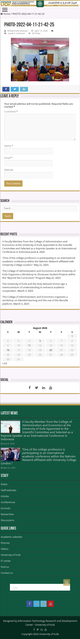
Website (8, 169)
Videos (4, 548)
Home (6, 13)
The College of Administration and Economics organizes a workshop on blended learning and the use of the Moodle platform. (35, 300)
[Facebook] (29, 388)
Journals (5, 508)
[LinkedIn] (43, 388)
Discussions (7, 520)
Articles (5, 496)
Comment (11, 111)
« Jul (4, 363)
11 (29, 345)
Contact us (7, 572)
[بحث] (66, 582)
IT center (6, 560)
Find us (5, 566)
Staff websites (8, 490)
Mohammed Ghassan (17, 31)
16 (8, 350)
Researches (7, 514)
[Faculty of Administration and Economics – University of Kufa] (40, 4)
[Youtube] (50, 388)
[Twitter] (36, 388)
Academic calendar (11, 536)
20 (50, 350)
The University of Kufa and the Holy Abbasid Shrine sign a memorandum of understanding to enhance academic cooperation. (34, 287)
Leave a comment (16, 33)
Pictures (5, 542)
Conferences (8, 502)
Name (8, 145)
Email (8, 157)
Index (4, 484)
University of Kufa (11, 554)
